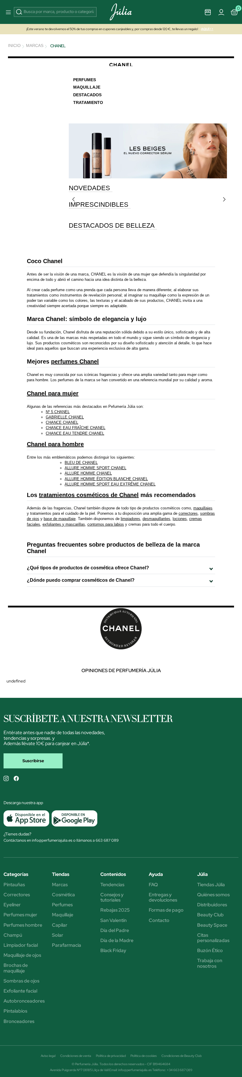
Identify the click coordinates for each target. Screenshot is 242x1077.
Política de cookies (143, 1056)
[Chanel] (121, 64)
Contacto (159, 920)
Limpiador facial (21, 945)
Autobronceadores (24, 1001)
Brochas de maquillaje (16, 968)
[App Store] (26, 818)
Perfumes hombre (23, 925)
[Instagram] (6, 778)
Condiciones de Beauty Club (181, 1056)
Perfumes (62, 904)
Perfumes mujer (20, 915)
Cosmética (63, 894)
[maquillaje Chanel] (148, 150)
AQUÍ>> (207, 29)
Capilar (59, 925)
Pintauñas (14, 884)
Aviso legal (48, 1056)
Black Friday (113, 950)
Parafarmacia (66, 945)
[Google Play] (73, 818)
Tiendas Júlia (211, 884)
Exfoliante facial (20, 991)
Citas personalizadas (213, 938)
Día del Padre (114, 930)
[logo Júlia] (121, 12)
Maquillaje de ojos (22, 955)
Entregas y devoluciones (163, 897)
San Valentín (113, 920)
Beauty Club (210, 915)
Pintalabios (15, 1011)
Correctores (17, 894)
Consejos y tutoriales (112, 897)
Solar (57, 935)
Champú (13, 935)
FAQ (153, 884)
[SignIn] (221, 12)
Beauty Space (212, 925)
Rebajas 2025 (115, 910)
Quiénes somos (213, 894)
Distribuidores (212, 904)
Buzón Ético (210, 950)
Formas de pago (166, 910)
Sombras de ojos (21, 981)
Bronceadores (19, 1021)
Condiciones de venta (75, 1056)
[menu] (8, 12)
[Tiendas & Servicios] (208, 12)
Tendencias (112, 884)
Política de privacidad (111, 1056)
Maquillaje (62, 915)
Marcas (60, 884)
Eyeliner (12, 904)
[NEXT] (224, 199)
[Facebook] (16, 778)
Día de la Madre (116, 940)
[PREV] (73, 199)
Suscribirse (33, 760)
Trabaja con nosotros (209, 963)
